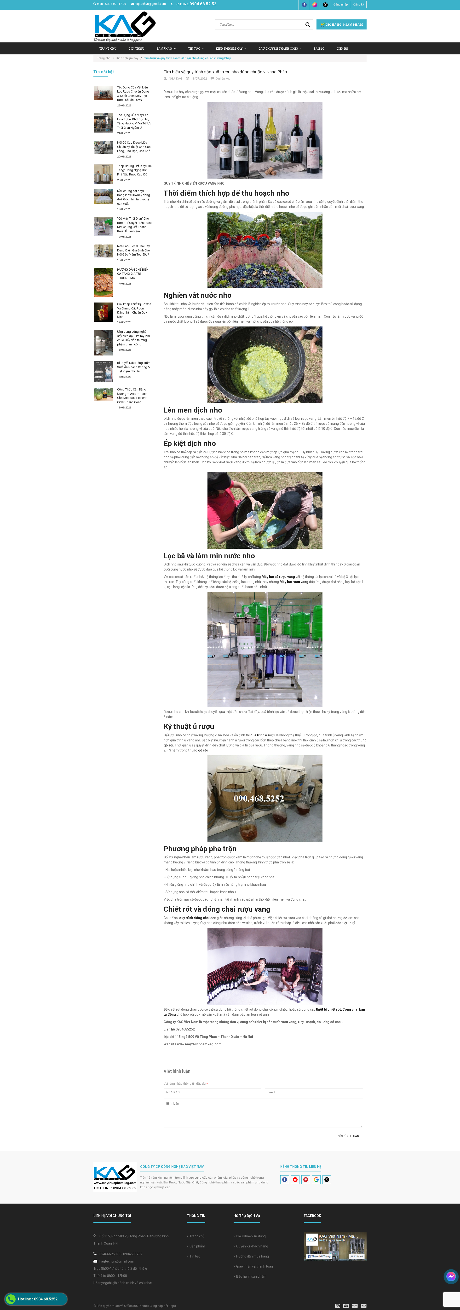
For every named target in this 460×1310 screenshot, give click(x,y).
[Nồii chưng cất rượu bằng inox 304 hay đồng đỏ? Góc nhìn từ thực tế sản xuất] (103, 196)
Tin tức (194, 48)
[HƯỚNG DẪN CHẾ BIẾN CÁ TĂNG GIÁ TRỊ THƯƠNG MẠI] (103, 282)
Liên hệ (342, 48)
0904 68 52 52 (203, 3)
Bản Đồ (319, 48)
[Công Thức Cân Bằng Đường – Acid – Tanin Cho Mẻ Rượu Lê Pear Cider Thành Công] (103, 394)
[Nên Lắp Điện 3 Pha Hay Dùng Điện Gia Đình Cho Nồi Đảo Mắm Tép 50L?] (103, 251)
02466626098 (110, 1254)
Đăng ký (358, 4)
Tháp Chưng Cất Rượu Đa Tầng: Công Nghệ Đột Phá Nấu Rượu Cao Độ (134, 170)
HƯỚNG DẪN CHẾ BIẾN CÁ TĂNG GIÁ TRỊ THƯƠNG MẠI (133, 274)
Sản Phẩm (164, 48)
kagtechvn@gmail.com (150, 4)
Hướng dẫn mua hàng (252, 1256)
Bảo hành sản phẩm (250, 1276)
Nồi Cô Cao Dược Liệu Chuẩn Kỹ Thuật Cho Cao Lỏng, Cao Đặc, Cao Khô (134, 147)
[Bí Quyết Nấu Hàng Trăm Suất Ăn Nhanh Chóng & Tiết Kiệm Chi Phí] (103, 372)
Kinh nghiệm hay (229, 48)
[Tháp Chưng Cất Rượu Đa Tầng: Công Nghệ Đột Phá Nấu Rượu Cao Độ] (103, 174)
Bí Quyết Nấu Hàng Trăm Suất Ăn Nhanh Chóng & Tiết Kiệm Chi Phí (133, 367)
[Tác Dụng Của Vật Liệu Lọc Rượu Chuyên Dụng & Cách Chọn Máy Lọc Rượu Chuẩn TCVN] (103, 93)
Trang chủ (196, 1236)
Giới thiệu (136, 48)
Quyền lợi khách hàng (251, 1246)
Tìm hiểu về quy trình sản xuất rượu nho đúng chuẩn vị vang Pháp (225, 71)
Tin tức (194, 1256)
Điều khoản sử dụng (250, 1236)
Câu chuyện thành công (278, 48)
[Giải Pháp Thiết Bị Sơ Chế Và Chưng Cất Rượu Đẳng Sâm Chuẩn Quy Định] (103, 312)
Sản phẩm (196, 1246)
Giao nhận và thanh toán (254, 1266)
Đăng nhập (341, 4)
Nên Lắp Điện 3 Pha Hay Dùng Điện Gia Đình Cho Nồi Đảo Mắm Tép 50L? (133, 250)
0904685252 (132, 1254)
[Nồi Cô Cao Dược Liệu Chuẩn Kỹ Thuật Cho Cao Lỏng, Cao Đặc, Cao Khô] (103, 147)
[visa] (351, 1305)
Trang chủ (107, 48)
